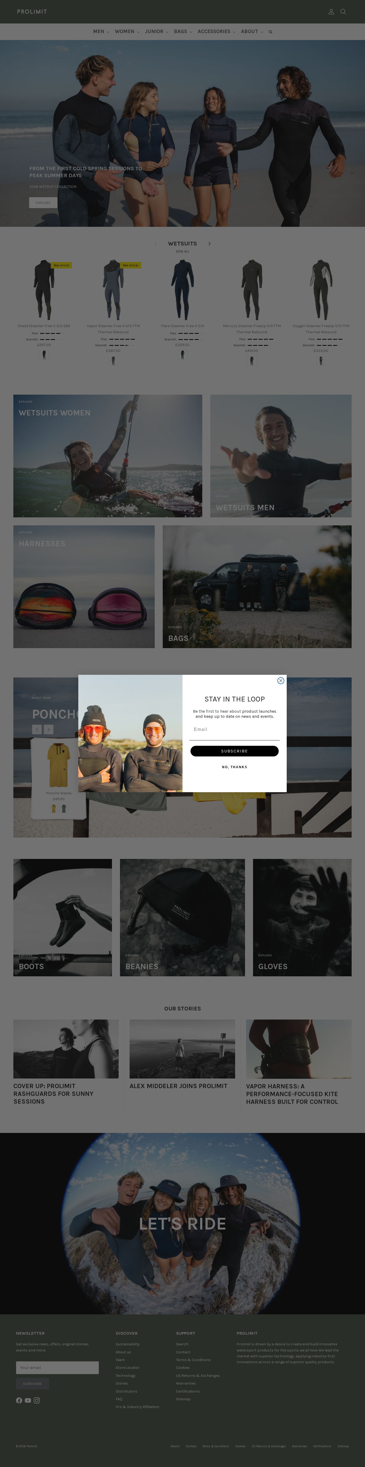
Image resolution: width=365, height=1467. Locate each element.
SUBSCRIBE (234, 751)
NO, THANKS (234, 767)
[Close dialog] (281, 680)
